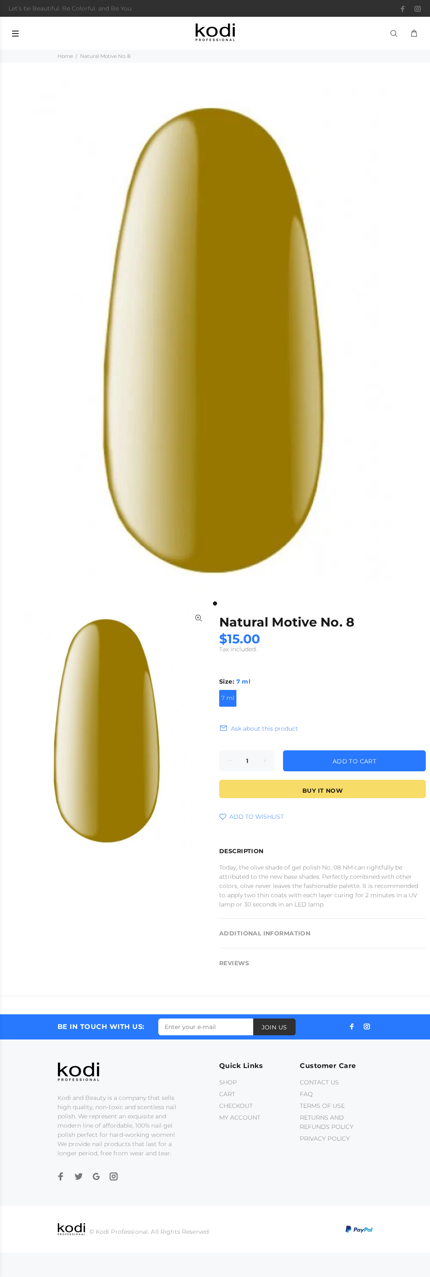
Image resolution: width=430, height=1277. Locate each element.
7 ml (227, 698)
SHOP (228, 1082)
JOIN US (274, 1027)
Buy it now (322, 790)
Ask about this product (264, 728)
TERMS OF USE (322, 1106)
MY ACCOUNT (239, 1117)
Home (65, 56)
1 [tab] (215, 603)
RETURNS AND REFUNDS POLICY (327, 1122)
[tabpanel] (215, 338)
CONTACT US (319, 1082)
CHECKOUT (236, 1106)
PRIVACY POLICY (325, 1138)
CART (227, 1094)
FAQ (306, 1094)
